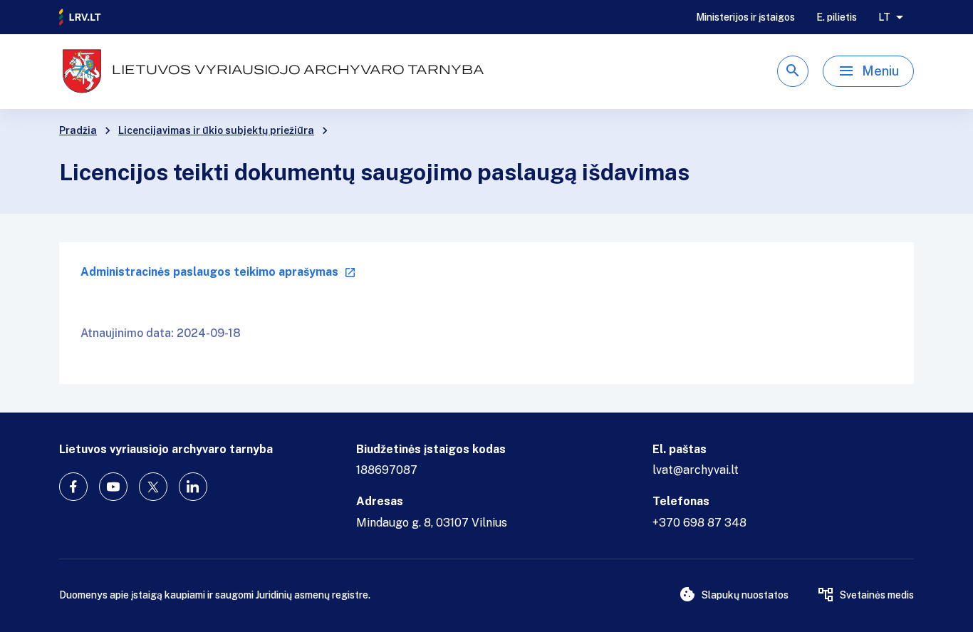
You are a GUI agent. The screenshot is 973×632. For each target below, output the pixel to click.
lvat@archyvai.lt (695, 470)
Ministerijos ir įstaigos (745, 17)
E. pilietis (836, 17)
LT (884, 17)
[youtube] (113, 486)
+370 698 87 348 (699, 522)
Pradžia (78, 130)
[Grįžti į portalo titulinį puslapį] (80, 17)
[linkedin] (193, 486)
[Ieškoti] (792, 71)
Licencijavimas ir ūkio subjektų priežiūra (216, 130)
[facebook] (73, 486)
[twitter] (153, 486)
